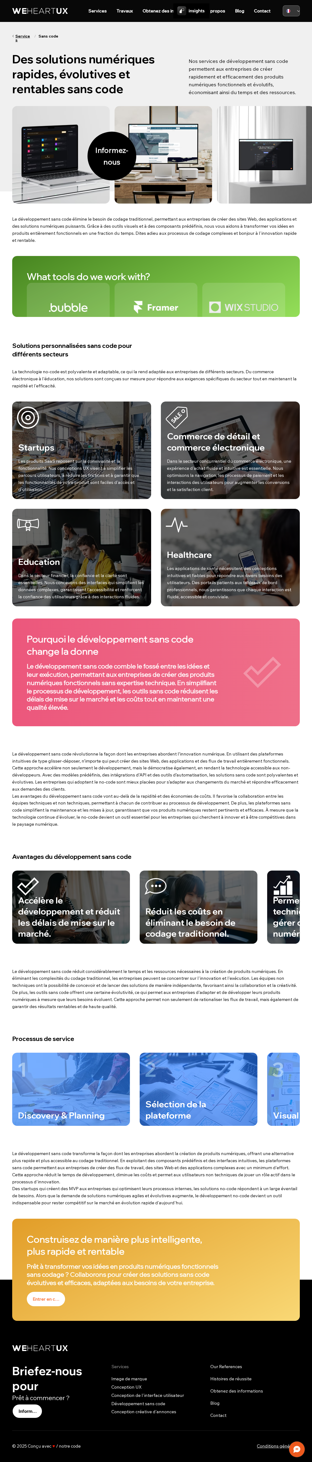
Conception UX (126, 1387)
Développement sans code (138, 1403)
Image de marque (129, 1379)
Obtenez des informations (236, 1391)
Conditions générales (278, 1446)
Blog (215, 1403)
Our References (226, 1366)
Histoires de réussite (231, 1379)
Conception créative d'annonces (143, 1411)
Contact (218, 1415)
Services (22, 38)
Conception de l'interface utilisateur (147, 1395)
